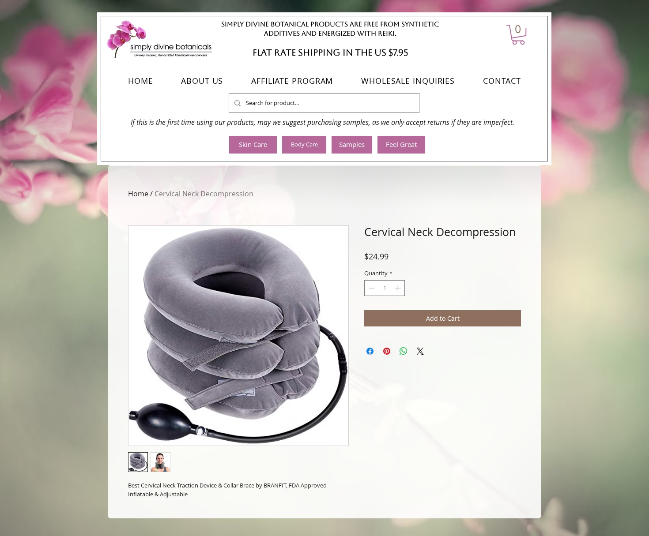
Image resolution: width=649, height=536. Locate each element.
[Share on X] (420, 351)
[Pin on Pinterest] (386, 351)
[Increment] (398, 288)
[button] (518, 35)
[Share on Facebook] (370, 351)
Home (138, 194)
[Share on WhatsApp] (403, 351)
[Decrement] (371, 288)
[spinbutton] (384, 288)
